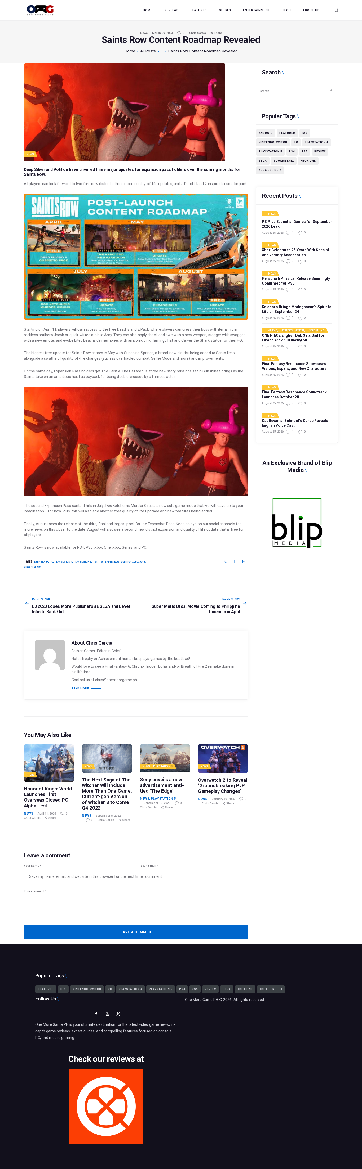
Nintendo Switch (273, 142)
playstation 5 (82, 561)
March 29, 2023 (162, 33)
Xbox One (139, 561)
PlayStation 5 (163, 766)
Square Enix (283, 160)
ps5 (101, 561)
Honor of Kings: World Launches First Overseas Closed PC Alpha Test (48, 797)
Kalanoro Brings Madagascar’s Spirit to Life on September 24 (297, 309)
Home (130, 51)
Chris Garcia (198, 33)
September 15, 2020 (157, 803)
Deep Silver (41, 561)
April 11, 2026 (47, 813)
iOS (304, 133)
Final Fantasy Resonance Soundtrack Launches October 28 (294, 394)
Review (320, 151)
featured (287, 133)
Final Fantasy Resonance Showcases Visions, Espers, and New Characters (294, 366)
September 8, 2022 (108, 815)
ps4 (95, 561)
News (144, 33)
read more (80, 688)
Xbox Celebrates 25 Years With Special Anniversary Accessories (295, 252)
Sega (263, 160)
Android (266, 133)
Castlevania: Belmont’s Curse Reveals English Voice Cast (295, 423)
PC (51, 561)
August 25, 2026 (273, 233)
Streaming (317, 330)
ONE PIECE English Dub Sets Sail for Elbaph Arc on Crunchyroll (293, 337)
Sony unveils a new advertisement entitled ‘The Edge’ (162, 785)
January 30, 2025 (223, 799)
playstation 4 (63, 561)
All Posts (148, 51)
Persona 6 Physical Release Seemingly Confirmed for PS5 (296, 280)
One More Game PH (201, 999)
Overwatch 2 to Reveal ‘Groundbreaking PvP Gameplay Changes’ (222, 785)
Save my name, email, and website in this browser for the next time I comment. (96, 876)
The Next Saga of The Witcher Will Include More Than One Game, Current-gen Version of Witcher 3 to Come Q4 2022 (107, 794)
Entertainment (293, 330)
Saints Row (34, 174)
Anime (272, 330)
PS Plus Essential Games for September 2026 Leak (297, 223)
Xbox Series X (32, 567)
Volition (126, 561)
